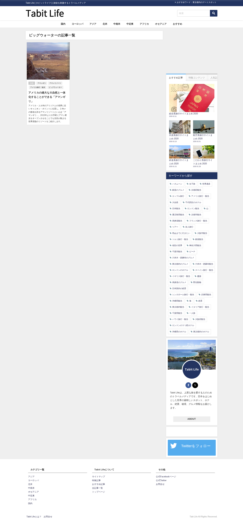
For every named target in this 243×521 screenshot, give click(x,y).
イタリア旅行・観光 (200, 307)
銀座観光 (199, 239)
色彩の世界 (177, 245)
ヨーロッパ (77, 24)
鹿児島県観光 (178, 215)
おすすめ (177, 24)
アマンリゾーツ (55, 83)
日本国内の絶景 (179, 288)
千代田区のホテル (193, 202)
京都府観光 (196, 190)
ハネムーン (177, 184)
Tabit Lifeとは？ (33, 517)
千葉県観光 (177, 313)
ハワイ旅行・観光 (180, 319)
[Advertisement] (191, 51)
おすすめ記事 (98, 484)
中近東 (129, 24)
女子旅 (192, 184)
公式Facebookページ (166, 476)
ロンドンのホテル (180, 270)
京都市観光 (196, 215)
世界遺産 (206, 184)
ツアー (175, 227)
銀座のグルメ (178, 190)
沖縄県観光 (177, 301)
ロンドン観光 (193, 209)
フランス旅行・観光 (198, 221)
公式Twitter (161, 480)
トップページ (98, 492)
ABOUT (191, 419)
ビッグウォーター (55, 87)
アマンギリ (42, 83)
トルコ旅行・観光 (180, 239)
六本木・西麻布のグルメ (183, 258)
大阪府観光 (200, 319)
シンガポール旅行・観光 (183, 295)
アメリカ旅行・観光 (37, 87)
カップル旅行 (178, 196)
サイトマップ (98, 476)
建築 (199, 276)
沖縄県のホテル (179, 332)
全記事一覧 (97, 488)
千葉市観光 (177, 252)
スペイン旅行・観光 (204, 270)
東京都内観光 (178, 307)
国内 (63, 24)
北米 (105, 24)
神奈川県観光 (195, 245)
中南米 (116, 24)
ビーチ (192, 252)
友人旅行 (189, 227)
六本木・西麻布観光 (204, 264)
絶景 (200, 301)
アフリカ (144, 24)
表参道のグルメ (179, 282)
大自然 (175, 202)
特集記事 (96, 480)
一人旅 (192, 313)
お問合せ (160, 484)
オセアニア (161, 24)
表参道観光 (177, 221)
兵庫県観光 (206, 295)
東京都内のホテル (201, 332)
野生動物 (197, 282)
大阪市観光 (202, 233)
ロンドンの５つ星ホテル (183, 325)
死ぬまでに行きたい (181, 233)
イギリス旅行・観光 (181, 276)
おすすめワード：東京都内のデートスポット (196, 2)
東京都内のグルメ (180, 264)
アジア (92, 24)
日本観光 (176, 209)
